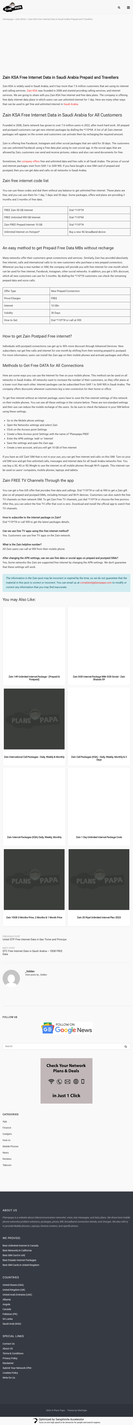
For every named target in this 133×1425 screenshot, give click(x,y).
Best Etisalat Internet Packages (19, 1260)
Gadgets (7, 1134)
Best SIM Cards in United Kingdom (21, 1265)
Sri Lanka (8, 1319)
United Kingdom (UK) (14, 1289)
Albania (7, 1299)
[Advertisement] (66, 48)
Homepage (8, 19)
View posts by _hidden (36, 974)
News (6, 1152)
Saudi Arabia (71, 104)
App (5, 1121)
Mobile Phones (10, 1146)
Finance (7, 1127)
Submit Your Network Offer (17, 1368)
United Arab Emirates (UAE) (17, 1294)
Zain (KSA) (20, 19)
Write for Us (9, 1377)
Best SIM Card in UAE (14, 1255)
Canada (7, 1309)
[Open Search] (119, 7)
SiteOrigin (82, 1410)
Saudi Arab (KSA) (12, 1323)
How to (6, 1140)
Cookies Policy (10, 1372)
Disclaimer (8, 1363)
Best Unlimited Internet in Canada (20, 1245)
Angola (6, 1304)
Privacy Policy (10, 1358)
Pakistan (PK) (10, 1314)
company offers (30, 161)
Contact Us (9, 1343)
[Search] (125, 1046)
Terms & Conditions (13, 1353)
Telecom (7, 1165)
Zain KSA (32, 90)
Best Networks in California (17, 1250)
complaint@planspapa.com (96, 582)
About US (8, 1348)
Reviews (7, 1159)
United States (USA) (13, 1285)
